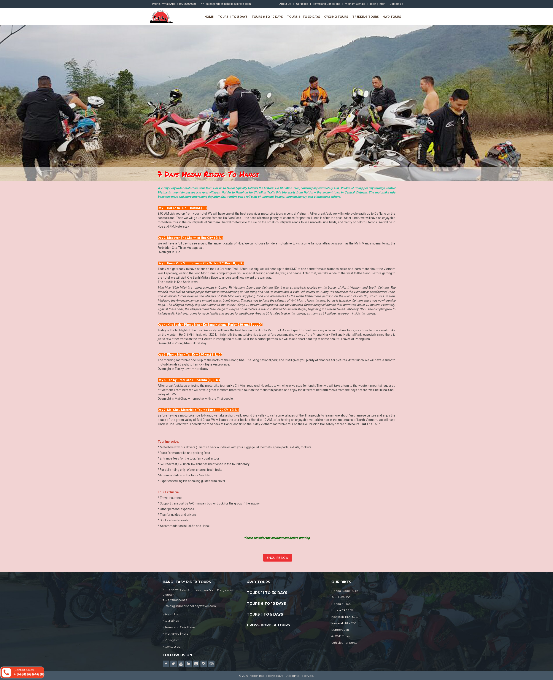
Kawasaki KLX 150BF (345, 616)
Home (209, 16)
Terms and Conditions (326, 3)
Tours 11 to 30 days (303, 16)
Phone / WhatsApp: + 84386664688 (174, 3)
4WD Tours (392, 16)
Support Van (340, 629)
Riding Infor (377, 3)
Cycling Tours (336, 16)
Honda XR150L (341, 603)
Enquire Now (277, 557)
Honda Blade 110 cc (344, 590)
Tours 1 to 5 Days (232, 16)
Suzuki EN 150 (340, 597)
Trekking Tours (365, 16)
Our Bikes (302, 3)
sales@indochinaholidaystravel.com (228, 3)
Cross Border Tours (268, 625)
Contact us (396, 3)
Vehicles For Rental (344, 642)
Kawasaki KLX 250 (343, 623)
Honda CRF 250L (342, 610)
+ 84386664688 (176, 600)
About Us (285, 3)
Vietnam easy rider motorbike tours (329, 330)
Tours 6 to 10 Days (267, 16)
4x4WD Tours (340, 636)
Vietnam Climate (355, 3)
